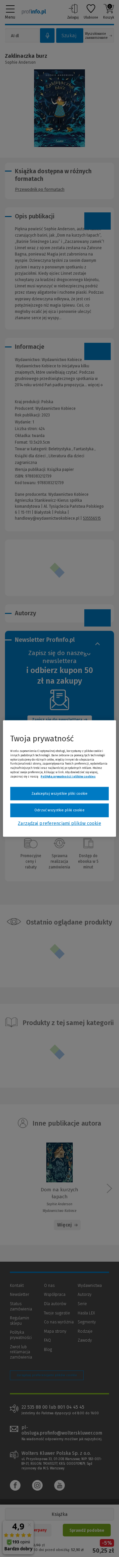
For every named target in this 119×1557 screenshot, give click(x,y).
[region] (59, 778)
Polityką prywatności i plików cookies (68, 776)
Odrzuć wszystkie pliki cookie (59, 810)
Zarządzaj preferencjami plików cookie (59, 823)
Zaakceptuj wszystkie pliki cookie (59, 793)
